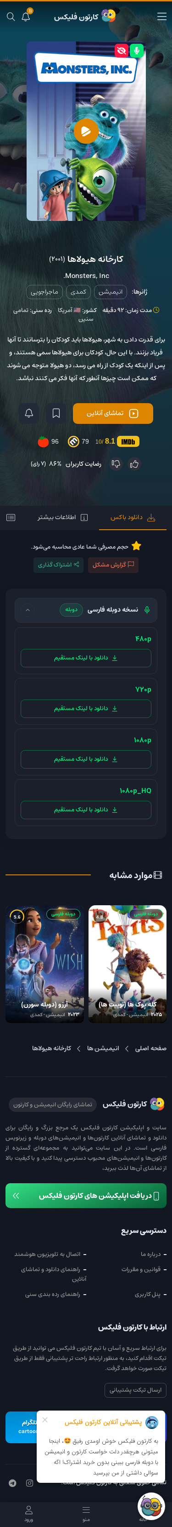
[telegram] (12, 1484)
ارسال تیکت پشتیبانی (135, 1390)
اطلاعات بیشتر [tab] (57, 517)
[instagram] (29, 1484)
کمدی (78, 291)
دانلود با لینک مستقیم (81, 658)
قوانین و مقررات (141, 1269)
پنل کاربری (148, 1294)
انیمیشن (110, 291)
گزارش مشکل (109, 565)
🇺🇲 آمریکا (69, 310)
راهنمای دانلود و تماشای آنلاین (53, 1274)
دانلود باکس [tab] (127, 517)
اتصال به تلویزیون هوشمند (47, 1254)
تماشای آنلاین (105, 413)
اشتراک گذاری (55, 565)
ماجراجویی (44, 291)
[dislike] (116, 464)
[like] (134, 464)
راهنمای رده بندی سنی (52, 1294)
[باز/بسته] (27, 610)
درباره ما (151, 1254)
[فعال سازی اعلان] (29, 413)
